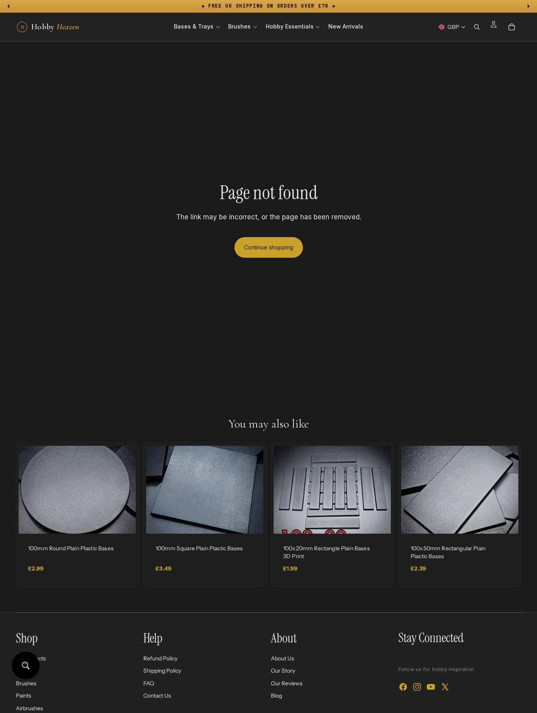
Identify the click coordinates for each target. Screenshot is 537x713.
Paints (23, 695)
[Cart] (511, 27)
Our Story (283, 670)
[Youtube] (431, 687)
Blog (276, 695)
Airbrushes (29, 708)
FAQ (148, 683)
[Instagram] (417, 687)
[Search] (477, 27)
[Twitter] (445, 687)
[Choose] (123, 521)
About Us (282, 658)
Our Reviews (287, 683)
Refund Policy (160, 658)
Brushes (26, 683)
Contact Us (157, 695)
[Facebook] (403, 687)
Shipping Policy (162, 670)
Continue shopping (268, 247)
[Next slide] (124, 489)
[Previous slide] (30, 489)
